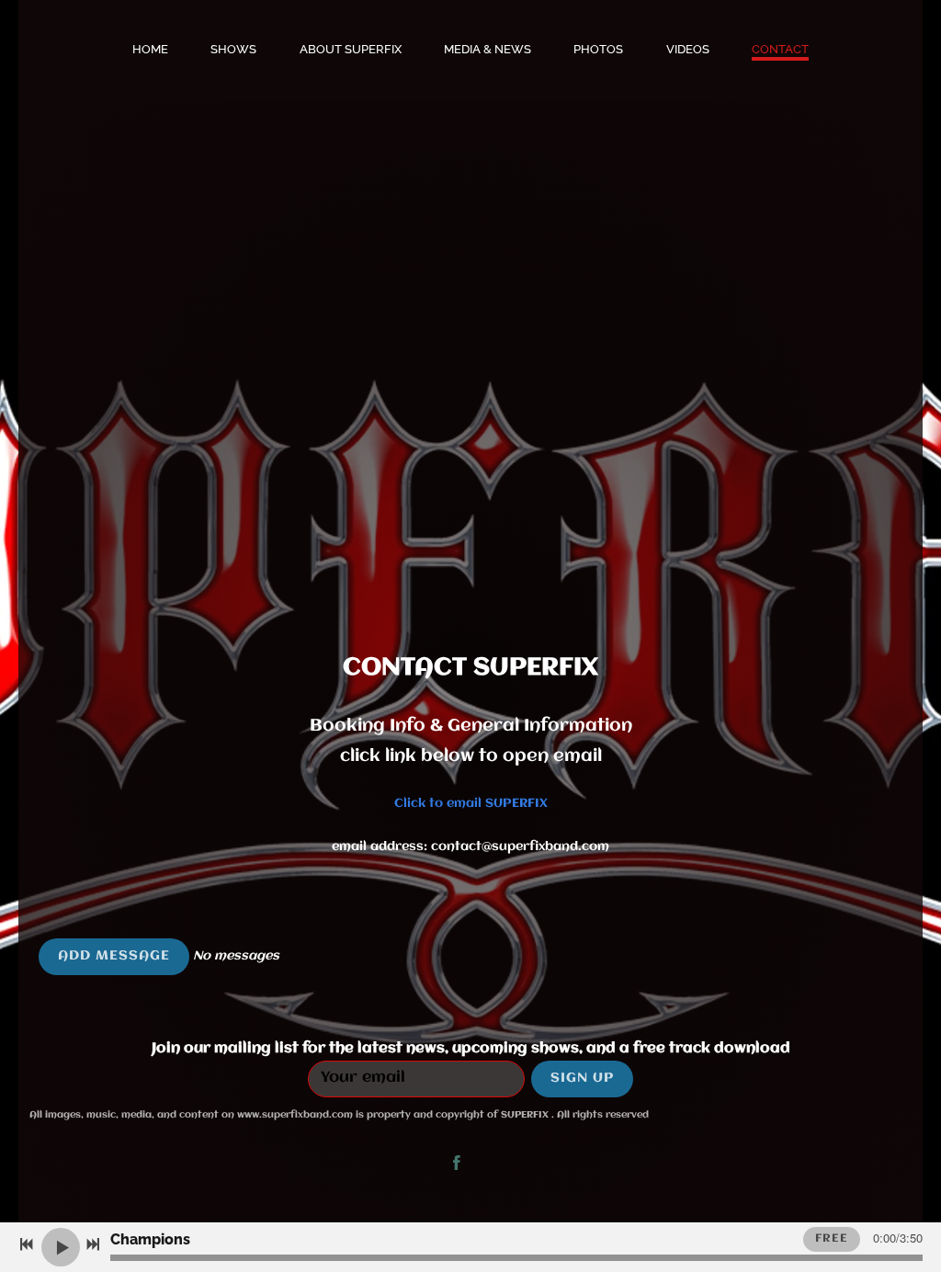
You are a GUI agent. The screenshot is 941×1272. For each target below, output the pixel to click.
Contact (780, 49)
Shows (233, 49)
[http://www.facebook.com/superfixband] (456, 1165)
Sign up (582, 1078)
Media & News (487, 49)
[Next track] (93, 1244)
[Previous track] (26, 1244)
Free (831, 1238)
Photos (598, 49)
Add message (114, 955)
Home (150, 49)
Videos (687, 49)
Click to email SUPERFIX (471, 803)
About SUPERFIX (351, 49)
